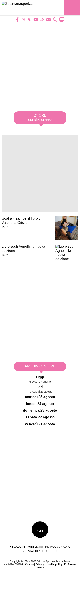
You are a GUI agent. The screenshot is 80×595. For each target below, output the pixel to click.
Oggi (40, 377)
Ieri (40, 387)
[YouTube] (35, 19)
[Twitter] (29, 19)
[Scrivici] (48, 19)
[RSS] (42, 19)
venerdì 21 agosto (40, 424)
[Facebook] (17, 19)
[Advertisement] (40, 64)
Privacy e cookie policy (49, 564)
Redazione (17, 546)
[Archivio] (55, 19)
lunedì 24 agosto (40, 404)
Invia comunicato (57, 546)
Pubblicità (35, 546)
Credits (29, 564)
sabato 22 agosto (40, 417)
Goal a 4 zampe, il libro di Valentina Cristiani (22, 220)
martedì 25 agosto (40, 397)
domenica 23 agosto (40, 410)
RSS (55, 551)
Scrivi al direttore (36, 551)
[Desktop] (61, 19)
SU (40, 531)
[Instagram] (23, 19)
